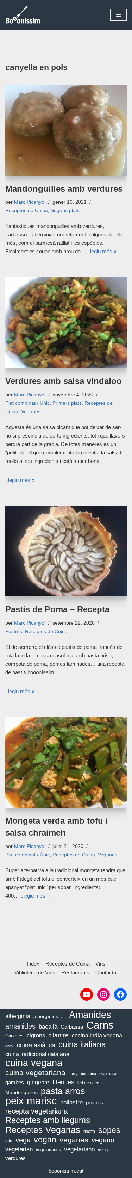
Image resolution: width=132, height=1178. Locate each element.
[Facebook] (120, 994)
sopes (109, 1130)
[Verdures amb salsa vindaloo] (66, 322)
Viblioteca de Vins (34, 972)
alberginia (17, 1016)
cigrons (36, 1035)
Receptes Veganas (42, 1130)
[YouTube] (86, 994)
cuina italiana (82, 1044)
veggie (104, 1149)
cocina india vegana (97, 1035)
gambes (14, 1082)
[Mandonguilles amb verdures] (66, 130)
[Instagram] (103, 994)
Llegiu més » (102, 251)
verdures (15, 1158)
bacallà (48, 1026)
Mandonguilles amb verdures (63, 188)
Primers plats (67, 403)
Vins (100, 964)
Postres (13, 631)
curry (73, 1074)
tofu (8, 1141)
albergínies (45, 1016)
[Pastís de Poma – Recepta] (66, 551)
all (63, 1016)
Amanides (90, 1015)
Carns (100, 1025)
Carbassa (72, 1027)
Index (33, 964)
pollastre (71, 1102)
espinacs (108, 1073)
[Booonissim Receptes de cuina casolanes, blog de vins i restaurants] (22, 15)
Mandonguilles (21, 1092)
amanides (20, 1026)
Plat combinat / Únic (27, 403)
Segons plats (65, 210)
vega (23, 1140)
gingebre (38, 1082)
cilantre (58, 1035)
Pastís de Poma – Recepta (57, 609)
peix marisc (31, 1101)
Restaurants (75, 972)
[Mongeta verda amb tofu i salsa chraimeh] (66, 762)
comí (9, 1046)
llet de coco (88, 1082)
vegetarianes (48, 1149)
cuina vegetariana (35, 1072)
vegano (103, 1140)
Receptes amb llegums (47, 1120)
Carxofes (14, 1035)
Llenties (63, 1082)
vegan (45, 1140)
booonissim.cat (66, 1171)
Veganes (30, 411)
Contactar (106, 972)
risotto (89, 1131)
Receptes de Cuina (26, 210)
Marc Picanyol (29, 202)
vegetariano (79, 1149)
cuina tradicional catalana (37, 1054)
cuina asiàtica (36, 1045)
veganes (73, 1140)
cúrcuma (88, 1074)
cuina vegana (33, 1063)
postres (94, 1102)
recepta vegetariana (36, 1111)
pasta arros (63, 1091)
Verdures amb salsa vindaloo (63, 381)
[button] (118, 15)
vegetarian (19, 1149)
